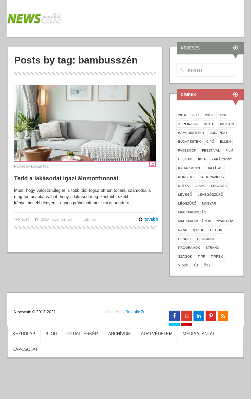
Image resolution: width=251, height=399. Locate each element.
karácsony (221, 159)
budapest (218, 133)
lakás (200, 186)
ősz (207, 265)
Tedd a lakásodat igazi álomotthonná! (66, 178)
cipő (210, 141)
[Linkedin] (198, 316)
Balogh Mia (39, 166)
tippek (217, 256)
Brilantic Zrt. (136, 312)
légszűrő (187, 203)
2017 (195, 115)
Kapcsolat (25, 349)
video (183, 265)
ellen (225, 141)
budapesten (189, 141)
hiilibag (185, 159)
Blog (51, 333)
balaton (226, 124)
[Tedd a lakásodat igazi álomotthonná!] (85, 122)
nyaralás (225, 221)
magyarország (192, 212)
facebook (187, 150)
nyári (198, 230)
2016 (182, 115)
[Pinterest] (211, 316)
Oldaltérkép (82, 333)
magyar (209, 203)
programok (189, 247)
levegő (185, 194)
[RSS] (223, 316)
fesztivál (211, 150)
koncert (186, 177)
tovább (147, 219)
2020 (222, 115)
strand (212, 247)
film (229, 150)
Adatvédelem (157, 333)
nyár (182, 230)
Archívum (119, 333)
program (205, 239)
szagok (185, 256)
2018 (209, 115)
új (196, 265)
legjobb (219, 186)
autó (208, 124)
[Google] (186, 316)
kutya (183, 186)
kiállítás (214, 168)
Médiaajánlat (199, 333)
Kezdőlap (23, 333)
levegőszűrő (210, 194)
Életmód (90, 219)
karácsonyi (189, 168)
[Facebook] (174, 316)
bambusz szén (191, 133)
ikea (202, 159)
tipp (201, 256)
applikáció (188, 124)
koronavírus (212, 177)
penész (185, 239)
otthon (215, 230)
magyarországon (194, 221)
